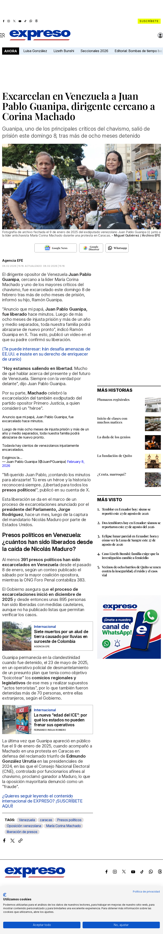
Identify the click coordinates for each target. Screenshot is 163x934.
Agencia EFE (12, 260)
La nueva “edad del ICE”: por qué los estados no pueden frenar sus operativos (60, 720)
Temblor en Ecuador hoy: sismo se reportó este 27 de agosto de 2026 (126, 511)
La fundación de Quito (114, 455)
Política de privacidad (146, 891)
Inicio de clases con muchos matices (112, 420)
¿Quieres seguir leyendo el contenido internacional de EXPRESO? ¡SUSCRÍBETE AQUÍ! (42, 801)
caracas (46, 820)
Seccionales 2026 (94, 51)
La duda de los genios (113, 437)
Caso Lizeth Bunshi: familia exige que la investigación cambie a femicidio (130, 555)
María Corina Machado (63, 826)
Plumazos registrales (113, 399)
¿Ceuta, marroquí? (111, 474)
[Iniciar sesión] (160, 35)
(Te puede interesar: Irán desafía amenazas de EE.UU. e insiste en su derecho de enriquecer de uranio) (46, 354)
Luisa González (35, 51)
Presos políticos (69, 820)
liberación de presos (22, 832)
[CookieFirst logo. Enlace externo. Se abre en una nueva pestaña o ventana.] (4, 895)
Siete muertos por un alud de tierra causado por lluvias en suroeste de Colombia (61, 636)
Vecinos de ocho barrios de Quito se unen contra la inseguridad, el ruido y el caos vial (131, 571)
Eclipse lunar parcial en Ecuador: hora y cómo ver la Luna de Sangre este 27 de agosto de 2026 (130, 540)
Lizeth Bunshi (63, 51)
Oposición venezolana (24, 826)
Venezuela (27, 820)
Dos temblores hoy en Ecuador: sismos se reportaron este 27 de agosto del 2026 (131, 524)
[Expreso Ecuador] (35, 876)
